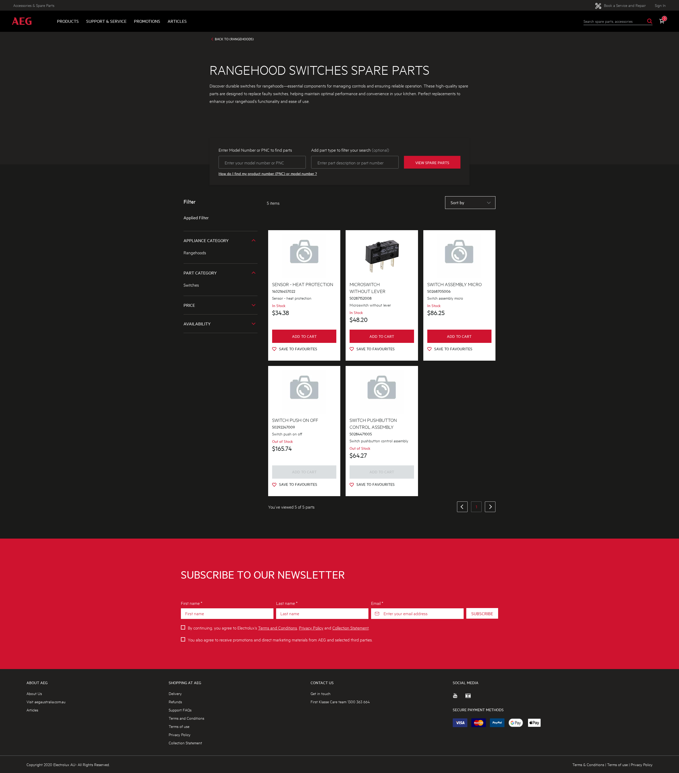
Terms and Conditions (277, 627)
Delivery (175, 693)
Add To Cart (304, 336)
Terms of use (179, 726)
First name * (191, 603)
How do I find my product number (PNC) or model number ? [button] (268, 173)
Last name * (287, 603)
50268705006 (439, 291)
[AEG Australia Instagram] (471, 697)
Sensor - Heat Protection (302, 284)
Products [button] (68, 21)
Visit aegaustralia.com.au (46, 701)
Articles (177, 21)
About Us (34, 693)
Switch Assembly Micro (454, 284)
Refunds (175, 701)
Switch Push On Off (295, 420)
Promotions (147, 21)
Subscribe (482, 613)
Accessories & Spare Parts (33, 5)
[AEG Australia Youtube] (459, 697)
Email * (377, 603)
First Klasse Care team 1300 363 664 (340, 701)
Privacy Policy (311, 627)
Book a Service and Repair (624, 5)
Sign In (660, 5)
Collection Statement (350, 627)
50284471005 (361, 433)
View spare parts (432, 162)
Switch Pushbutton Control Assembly (373, 423)
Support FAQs (180, 709)
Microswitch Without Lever (367, 287)
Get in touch (320, 693)
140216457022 (283, 291)
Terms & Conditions (588, 764)
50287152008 (361, 298)
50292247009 (283, 427)
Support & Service (106, 21)
